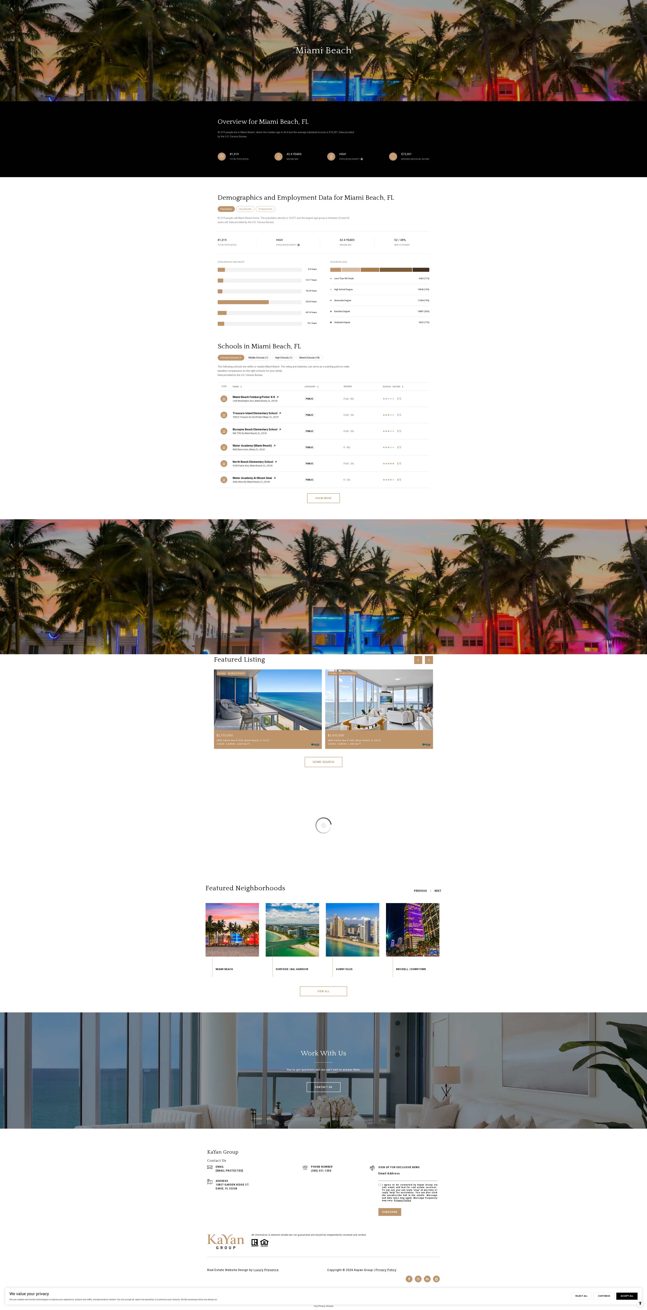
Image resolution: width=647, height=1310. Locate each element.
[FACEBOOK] (409, 1279)
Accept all (627, 1296)
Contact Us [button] (323, 1087)
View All (323, 991)
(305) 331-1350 (321, 1170)
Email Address (389, 1173)
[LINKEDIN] (427, 1279)
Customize (604, 1296)
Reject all (581, 1296)
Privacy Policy (402, 1200)
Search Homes (324, 762)
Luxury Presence (266, 1270)
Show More (323, 498)
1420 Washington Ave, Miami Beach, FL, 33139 (255, 401)
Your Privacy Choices (323, 1306)
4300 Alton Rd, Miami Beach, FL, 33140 (251, 482)
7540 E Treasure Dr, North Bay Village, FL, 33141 (256, 417)
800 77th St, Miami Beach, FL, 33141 (250, 433)
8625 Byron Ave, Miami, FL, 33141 (249, 449)
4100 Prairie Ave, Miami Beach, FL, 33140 (252, 465)
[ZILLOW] (436, 1279)
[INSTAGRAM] (418, 1279)
